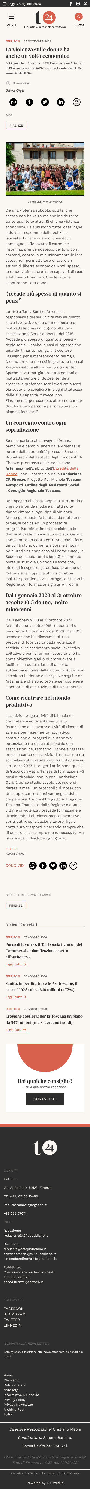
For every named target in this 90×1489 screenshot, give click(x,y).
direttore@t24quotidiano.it (25, 1249)
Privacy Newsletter (18, 1404)
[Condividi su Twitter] (45, 102)
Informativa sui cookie (21, 1395)
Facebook (14, 1308)
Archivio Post (14, 1409)
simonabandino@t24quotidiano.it (30, 1258)
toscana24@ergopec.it (29, 1205)
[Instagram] (78, 4)
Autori (8, 1414)
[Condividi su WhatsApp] (13, 102)
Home (8, 1375)
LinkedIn (12, 1325)
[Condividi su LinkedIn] (60, 102)
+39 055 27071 (15, 1213)
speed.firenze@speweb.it (23, 1282)
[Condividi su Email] (76, 102)
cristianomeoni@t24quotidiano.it (30, 1254)
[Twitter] (85, 4)
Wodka (58, 1483)
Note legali (12, 1390)
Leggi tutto (14, 964)
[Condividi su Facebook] (29, 102)
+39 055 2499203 (17, 1277)
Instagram (15, 1314)
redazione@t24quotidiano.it (26, 1235)
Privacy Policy (14, 1400)
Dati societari (14, 1385)
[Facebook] (70, 4)
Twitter (12, 1320)
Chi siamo (11, 1380)
